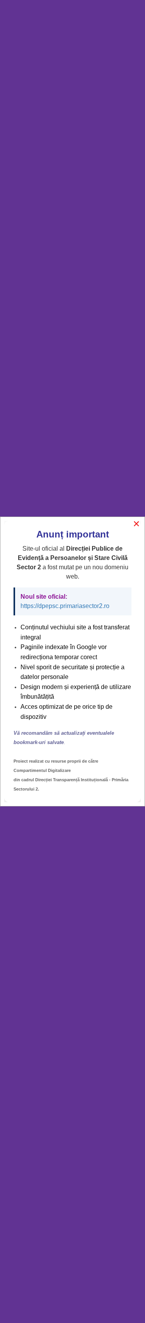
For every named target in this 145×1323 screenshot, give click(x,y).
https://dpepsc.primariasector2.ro (64, 606)
